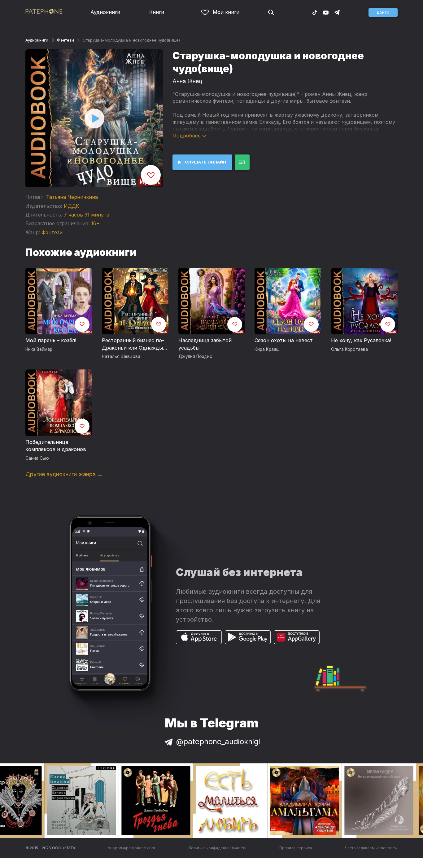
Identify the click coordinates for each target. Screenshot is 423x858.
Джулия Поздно (195, 356)
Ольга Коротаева (349, 349)
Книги (156, 12)
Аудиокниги (105, 12)
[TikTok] (314, 12)
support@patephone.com (131, 848)
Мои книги (226, 12)
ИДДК (71, 206)
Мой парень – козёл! (50, 340)
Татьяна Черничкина (72, 197)
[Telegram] (337, 12)
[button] (383, 12)
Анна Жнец (187, 81)
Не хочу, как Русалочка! (361, 340)
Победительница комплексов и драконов (55, 446)
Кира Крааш (267, 349)
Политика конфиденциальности (217, 848)
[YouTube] (325, 12)
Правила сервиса (295, 848)
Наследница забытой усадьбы (205, 344)
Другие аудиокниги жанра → (64, 474)
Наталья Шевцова (121, 356)
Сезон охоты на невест (284, 340)
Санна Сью (37, 458)
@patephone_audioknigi (218, 741)
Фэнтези (65, 40)
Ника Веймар (38, 349)
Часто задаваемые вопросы (371, 848)
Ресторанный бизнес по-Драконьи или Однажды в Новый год (135, 344)
